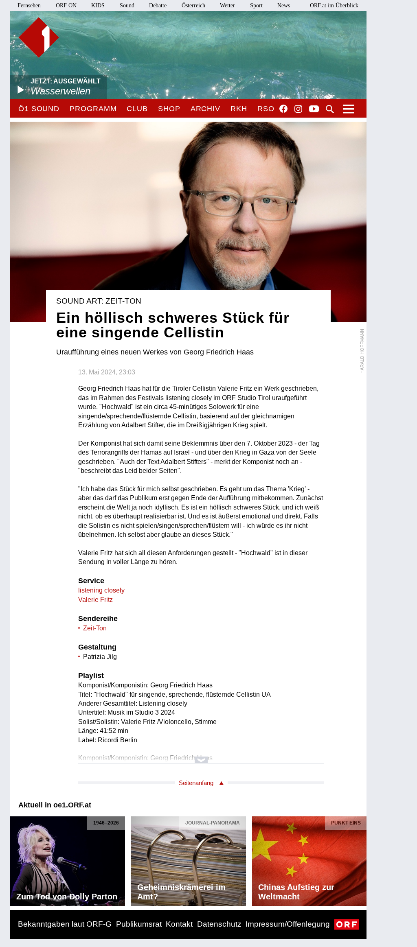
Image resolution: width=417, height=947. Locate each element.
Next (360, 859)
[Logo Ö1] (38, 37)
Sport (256, 5)
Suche (330, 109)
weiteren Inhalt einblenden (201, 755)
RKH (238, 109)
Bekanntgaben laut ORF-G (65, 924)
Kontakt (179, 924)
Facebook (283, 109)
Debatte (158, 5)
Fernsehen (29, 5)
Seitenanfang (196, 782)
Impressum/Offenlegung (288, 924)
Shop (169, 109)
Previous (16, 859)
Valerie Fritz (95, 599)
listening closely (101, 590)
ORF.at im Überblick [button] (334, 5)
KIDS (98, 5)
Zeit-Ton (95, 628)
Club (137, 109)
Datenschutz (219, 924)
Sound (127, 5)
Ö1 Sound (38, 109)
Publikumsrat (139, 924)
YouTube (314, 109)
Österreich (193, 5)
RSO (265, 109)
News (283, 5)
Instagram (298, 109)
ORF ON (66, 5)
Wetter (227, 5)
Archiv (205, 109)
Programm (93, 109)
